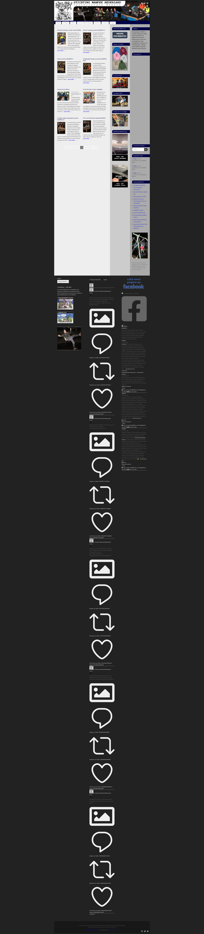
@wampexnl (108, 291)
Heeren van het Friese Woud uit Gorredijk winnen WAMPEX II (140, 226)
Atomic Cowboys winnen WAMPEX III (94, 30)
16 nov (91, 671)
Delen (123, 388)
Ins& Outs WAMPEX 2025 (139, 212)
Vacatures (105, 22)
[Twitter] (144, 3)
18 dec (91, 293)
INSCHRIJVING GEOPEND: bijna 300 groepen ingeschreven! (139, 187)
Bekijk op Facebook (126, 386)
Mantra (110, 930)
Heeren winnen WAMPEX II (65, 59)
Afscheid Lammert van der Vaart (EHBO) (69, 30)
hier (135, 159)
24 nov (91, 544)
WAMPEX (124, 340)
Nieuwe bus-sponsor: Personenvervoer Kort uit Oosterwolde (139, 201)
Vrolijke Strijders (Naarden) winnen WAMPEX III (67, 119)
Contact (112, 22)
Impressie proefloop (63, 89)
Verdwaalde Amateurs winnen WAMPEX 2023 (95, 59)
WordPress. (115, 930)
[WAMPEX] (124, 326)
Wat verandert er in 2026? (139, 196)
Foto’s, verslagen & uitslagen (85, 22)
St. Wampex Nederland (99, 291)
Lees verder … (61, 50)
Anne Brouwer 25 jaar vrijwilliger (93, 89)
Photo (124, 420)
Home (58, 22)
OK (145, 149)
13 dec (91, 420)
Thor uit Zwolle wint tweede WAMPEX (94, 118)
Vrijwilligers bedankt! (138, 210)
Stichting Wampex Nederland (92, 930)
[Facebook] (142, 3)
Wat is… (73, 22)
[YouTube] (147, 3)
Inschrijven (65, 22)
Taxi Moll (124, 344)
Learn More (124, 370)
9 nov (90, 795)
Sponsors (97, 22)
